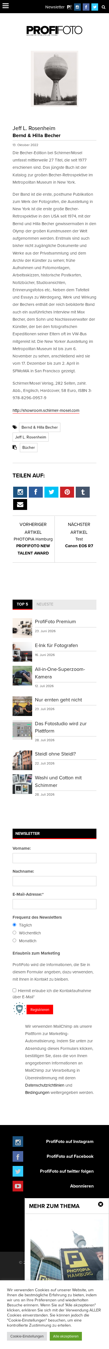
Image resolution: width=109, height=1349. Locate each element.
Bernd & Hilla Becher (40, 427)
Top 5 (22, 604)
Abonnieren (82, 1186)
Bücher (28, 447)
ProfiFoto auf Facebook (70, 1156)
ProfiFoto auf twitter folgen (67, 1171)
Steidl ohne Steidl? (55, 753)
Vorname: (22, 848)
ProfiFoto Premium (55, 621)
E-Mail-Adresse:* (28, 894)
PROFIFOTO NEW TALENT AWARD (33, 546)
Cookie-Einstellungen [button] (27, 1336)
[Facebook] (86, 7)
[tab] (22, 605)
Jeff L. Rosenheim (30, 437)
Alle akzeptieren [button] (66, 1336)
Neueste (45, 604)
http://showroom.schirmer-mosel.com (46, 410)
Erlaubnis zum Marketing (36, 953)
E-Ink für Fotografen (56, 645)
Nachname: (23, 871)
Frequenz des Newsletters (37, 917)
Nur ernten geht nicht (58, 699)
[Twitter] (95, 7)
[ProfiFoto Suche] (103, 6)
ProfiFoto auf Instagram (70, 1141)
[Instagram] (77, 7)
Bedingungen (37, 1092)
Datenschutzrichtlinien (44, 1085)
